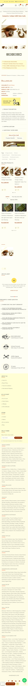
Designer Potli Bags (9, 523)
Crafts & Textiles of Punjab (8, 646)
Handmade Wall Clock (7, 618)
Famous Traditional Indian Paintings (13, 642)
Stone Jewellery (21, 500)
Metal (26, 11)
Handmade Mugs (18, 574)
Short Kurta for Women (7, 474)
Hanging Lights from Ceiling (15, 597)
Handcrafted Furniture (7, 602)
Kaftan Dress (14, 469)
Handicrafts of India (6, 639)
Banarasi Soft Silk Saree (16, 453)
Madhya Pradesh (6, 155)
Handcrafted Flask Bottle (7, 572)
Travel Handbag (13, 518)
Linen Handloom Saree (19, 448)
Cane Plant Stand (18, 595)
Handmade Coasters (6, 579)
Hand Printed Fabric (10, 480)
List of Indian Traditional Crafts (19, 639)
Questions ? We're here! (11, 130)
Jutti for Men (9, 529)
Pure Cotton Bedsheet (7, 539)
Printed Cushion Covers (19, 542)
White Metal (14, 502)
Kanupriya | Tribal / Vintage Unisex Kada (6, 178)
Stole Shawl (8, 476)
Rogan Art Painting (6, 620)
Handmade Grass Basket (16, 576)
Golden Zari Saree (6, 455)
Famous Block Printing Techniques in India (11, 664)
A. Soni (11, 87)
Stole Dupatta (15, 476)
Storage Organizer (20, 591)
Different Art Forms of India (9, 641)
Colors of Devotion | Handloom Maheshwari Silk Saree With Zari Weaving (20, 217)
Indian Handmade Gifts (17, 671)
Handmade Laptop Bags (14, 525)
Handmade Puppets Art (7, 630)
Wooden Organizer (6, 593)
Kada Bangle (10, 507)
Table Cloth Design (6, 548)
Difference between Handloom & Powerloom (15, 660)
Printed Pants (16, 474)
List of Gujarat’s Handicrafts (11, 651)
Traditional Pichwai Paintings (8, 623)
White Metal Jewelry (16, 155)
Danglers (4, 507)
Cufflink (3, 529)
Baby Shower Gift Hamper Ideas (13, 490)
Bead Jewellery (13, 500)
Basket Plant (10, 595)
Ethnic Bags (18, 520)
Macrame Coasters (16, 579)
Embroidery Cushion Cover (8, 544)
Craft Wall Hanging (19, 614)
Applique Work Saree (7, 459)
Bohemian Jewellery (14, 504)
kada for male (12, 159)
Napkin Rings (8, 581)
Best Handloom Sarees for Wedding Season (13, 662)
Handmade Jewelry (14, 157)
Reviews (19, 138)
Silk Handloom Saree (6, 450)
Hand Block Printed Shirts (11, 473)
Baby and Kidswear (6, 488)
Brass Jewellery (5, 504)
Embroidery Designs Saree (15, 457)
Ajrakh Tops (21, 473)
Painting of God (13, 621)
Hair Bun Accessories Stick (16, 511)
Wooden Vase (5, 597)
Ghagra (9, 471)
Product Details (10, 138)
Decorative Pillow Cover (7, 542)
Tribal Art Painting (15, 620)
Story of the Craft (14, 135)
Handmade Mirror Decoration (8, 591)
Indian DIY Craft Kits (10, 669)
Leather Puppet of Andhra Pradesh (14, 629)
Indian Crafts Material (17, 666)
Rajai (7, 541)
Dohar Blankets (18, 541)
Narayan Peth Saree (16, 451)
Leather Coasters (17, 577)
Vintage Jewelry (8, 153)
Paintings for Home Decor (18, 618)
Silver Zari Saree (15, 455)
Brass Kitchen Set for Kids (12, 560)
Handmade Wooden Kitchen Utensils (10, 555)
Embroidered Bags (6, 521)
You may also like (17, 196)
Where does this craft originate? (12, 304)
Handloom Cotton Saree (7, 448)
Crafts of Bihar (11, 655)
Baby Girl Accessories (13, 492)
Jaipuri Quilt (11, 541)
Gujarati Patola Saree (15, 460)
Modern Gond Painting (17, 625)
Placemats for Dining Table (18, 546)
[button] (12, 192)
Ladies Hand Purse (10, 520)
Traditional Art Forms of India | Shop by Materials (13, 11)
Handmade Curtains (19, 544)
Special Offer (14, 199)
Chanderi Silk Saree (6, 451)
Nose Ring (21, 507)
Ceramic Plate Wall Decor (19, 616)
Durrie (9, 546)
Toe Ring (4, 509)
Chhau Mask (8, 632)
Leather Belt (15, 527)
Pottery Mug (17, 572)
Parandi (7, 511)
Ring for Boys (10, 509)
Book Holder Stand (15, 593)
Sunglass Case (5, 525)
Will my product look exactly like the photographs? (13, 323)
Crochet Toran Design (14, 612)
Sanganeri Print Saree (11, 462)
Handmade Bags (5, 518)
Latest (7, 196)
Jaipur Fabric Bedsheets (18, 539)
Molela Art (4, 616)
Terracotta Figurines (6, 588)
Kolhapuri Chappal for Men (18, 529)
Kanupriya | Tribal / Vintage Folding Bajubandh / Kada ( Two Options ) (20, 181)
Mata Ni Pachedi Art (6, 625)
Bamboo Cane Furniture (18, 602)
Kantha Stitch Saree (17, 459)
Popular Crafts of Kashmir (12, 650)
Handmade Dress (6, 469)
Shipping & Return (9, 126)
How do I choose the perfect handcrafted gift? (11, 328)
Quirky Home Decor (14, 564)
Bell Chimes (11, 614)
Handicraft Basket (6, 576)
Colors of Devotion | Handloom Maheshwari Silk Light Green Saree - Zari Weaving (7, 217)
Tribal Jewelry (5, 157)
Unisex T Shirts (15, 471)
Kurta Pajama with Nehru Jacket (12, 478)
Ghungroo (16, 507)
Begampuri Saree (6, 453)
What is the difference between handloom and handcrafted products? (14, 309)
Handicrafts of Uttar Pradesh (15, 644)
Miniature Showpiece (16, 588)
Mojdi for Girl (12, 530)
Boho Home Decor (6, 604)
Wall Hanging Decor (17, 611)
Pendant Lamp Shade (14, 598)
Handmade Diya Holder (15, 600)
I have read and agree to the (12, 441)
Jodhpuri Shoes (5, 530)
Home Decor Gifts (15, 565)
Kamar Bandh (21, 527)
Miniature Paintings (6, 666)
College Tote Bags (19, 523)
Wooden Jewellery (6, 502)
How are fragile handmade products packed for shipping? (13, 318)
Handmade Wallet (15, 521)
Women (16, 153)
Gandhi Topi (8, 527)
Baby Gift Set (14, 488)
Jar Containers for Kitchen (13, 562)
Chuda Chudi (16, 509)
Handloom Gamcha (15, 548)
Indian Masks (16, 630)
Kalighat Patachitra (10, 627)
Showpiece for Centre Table (14, 589)
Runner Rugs (5, 546)
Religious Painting (22, 621)
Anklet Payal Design (11, 506)
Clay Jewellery (21, 502)
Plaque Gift (9, 616)
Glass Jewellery (5, 500)
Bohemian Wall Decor (7, 611)
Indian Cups (11, 574)
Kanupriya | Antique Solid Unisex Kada (6, 262)
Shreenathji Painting (20, 623)
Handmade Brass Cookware (11, 556)
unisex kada (4, 159)
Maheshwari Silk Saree (17, 450)
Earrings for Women (21, 506)
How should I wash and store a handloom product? (12, 313)
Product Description (10, 109)
